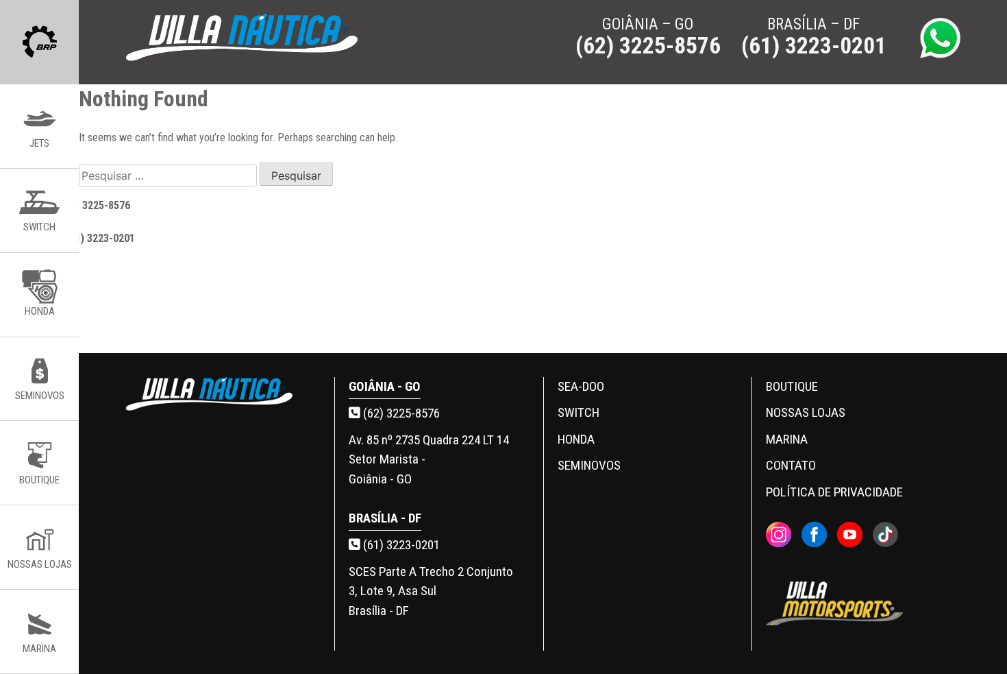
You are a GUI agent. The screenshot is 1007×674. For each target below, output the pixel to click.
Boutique (792, 386)
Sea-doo (581, 386)
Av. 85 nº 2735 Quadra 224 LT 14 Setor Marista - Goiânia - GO (429, 459)
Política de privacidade (834, 492)
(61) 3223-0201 (400, 545)
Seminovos (589, 465)
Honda (576, 439)
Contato (791, 465)
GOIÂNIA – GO (648, 37)
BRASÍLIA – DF (813, 37)
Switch (578, 412)
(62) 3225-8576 (400, 413)
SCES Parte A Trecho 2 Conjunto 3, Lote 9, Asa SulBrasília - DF (431, 591)
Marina (787, 439)
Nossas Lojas (805, 412)
